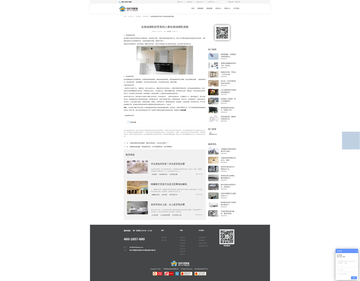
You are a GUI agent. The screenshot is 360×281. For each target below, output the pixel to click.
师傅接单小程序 (203, 246)
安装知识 (138, 16)
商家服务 (200, 8)
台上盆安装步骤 (165, 215)
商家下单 (163, 240)
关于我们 (236, 8)
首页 (192, 8)
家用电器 (145, 16)
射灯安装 (164, 194)
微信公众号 (200, 2)
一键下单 (222, 2)
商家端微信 (202, 237)
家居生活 (182, 251)
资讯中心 (218, 8)
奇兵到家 (169, 31)
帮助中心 (180, 2)
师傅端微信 (202, 240)
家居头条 (182, 237)
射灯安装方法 (173, 194)
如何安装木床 (163, 174)
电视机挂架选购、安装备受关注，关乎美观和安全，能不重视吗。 (151, 146)
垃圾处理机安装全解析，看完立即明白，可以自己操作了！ (149, 143)
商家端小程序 (203, 243)
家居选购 (182, 240)
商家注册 (230, 2)
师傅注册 (163, 237)
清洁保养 (182, 248)
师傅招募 (209, 8)
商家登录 (237, 2)
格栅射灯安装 (156, 194)
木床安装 (154, 174)
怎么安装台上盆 (176, 215)
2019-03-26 (224, 58)
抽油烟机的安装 (129, 115)
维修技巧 (182, 246)
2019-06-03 (224, 198)
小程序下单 (211, 2)
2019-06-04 (224, 153)
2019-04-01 (224, 215)
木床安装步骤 (173, 174)
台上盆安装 (155, 215)
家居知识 (189, 2)
